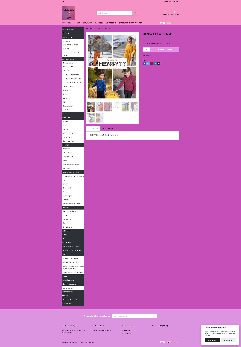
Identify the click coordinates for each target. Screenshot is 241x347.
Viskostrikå (66, 90)
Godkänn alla (212, 340)
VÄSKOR (65, 296)
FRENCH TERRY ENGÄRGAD (72, 79)
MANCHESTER (67, 137)
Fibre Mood (66, 168)
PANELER (66, 71)
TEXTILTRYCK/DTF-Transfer (71, 246)
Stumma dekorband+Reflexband (73, 176)
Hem (87, 28)
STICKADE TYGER (68, 59)
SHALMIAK (66, 49)
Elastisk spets (67, 196)
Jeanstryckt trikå (68, 86)
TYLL (64, 239)
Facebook (127, 330)
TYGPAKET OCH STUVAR (70, 300)
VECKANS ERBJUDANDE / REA (72, 250)
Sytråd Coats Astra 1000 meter (73, 272)
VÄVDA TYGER (66, 118)
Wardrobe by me (68, 157)
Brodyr (65, 184)
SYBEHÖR (65, 207)
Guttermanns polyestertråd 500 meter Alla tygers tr (73, 267)
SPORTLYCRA (66, 243)
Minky (65, 102)
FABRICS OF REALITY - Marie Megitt (72, 54)
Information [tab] (93, 129)
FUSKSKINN (66, 231)
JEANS (64, 276)
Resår (65, 192)
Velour (65, 94)
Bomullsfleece (68, 288)
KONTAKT (77, 23)
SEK (63, 2)
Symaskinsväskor (68, 227)
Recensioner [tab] (108, 129)
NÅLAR (64, 235)
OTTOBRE (66, 149)
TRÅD (64, 254)
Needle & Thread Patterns (71, 164)
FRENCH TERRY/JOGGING (71, 75)
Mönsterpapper (68, 219)
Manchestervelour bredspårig (72, 82)
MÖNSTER (65, 145)
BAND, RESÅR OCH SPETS (70, 172)
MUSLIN (65, 129)
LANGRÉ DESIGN (111, 23)
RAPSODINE (99, 23)
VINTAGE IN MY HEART (70, 45)
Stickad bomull (68, 106)
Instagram (127, 333)
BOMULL (66, 121)
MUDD (64, 114)
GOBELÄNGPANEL (68, 280)
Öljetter (65, 223)
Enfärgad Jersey (68, 63)
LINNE (65, 125)
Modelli (65, 161)
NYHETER (65, 33)
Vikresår (65, 200)
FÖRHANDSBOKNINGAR (70, 284)
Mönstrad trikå (68, 67)
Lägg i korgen (166, 49)
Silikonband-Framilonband (71, 204)
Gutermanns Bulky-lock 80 (71, 262)
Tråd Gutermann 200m (70, 258)
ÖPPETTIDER (66, 23)
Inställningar (228, 340)
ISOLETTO (66, 41)
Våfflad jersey (67, 98)
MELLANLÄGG (66, 304)
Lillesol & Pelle (68, 153)
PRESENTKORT (67, 292)
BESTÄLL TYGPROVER (69, 29)
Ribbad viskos (67, 110)
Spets (65, 180)
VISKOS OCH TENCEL (70, 133)
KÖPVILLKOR (87, 23)
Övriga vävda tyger (69, 141)
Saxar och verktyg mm (70, 211)
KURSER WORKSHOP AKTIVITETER (130, 23)
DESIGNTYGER (67, 37)
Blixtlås (65, 215)
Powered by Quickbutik (87, 342)
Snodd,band (67, 188)
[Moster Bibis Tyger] (68, 13)
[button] (144, 23)
